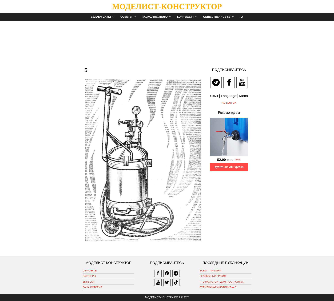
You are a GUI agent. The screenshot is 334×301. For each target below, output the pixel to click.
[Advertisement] (167, 42)
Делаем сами (101, 16)
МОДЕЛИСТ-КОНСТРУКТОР (167, 6)
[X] (167, 282)
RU (223, 102)
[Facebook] (229, 82)
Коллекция (185, 16)
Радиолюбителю (155, 16)
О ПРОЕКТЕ (90, 270)
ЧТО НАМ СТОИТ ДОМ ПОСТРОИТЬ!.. (222, 281)
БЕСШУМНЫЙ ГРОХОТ (213, 276)
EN (229, 102)
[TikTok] (176, 282)
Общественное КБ (216, 16)
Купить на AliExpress (229, 167)
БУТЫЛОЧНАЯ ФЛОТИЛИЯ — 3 (218, 287)
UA (234, 102)
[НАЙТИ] (241, 17)
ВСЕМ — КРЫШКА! (210, 270)
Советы (126, 16)
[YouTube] (242, 82)
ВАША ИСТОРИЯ (92, 287)
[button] (114, 17)
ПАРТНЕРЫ (89, 276)
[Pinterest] (167, 273)
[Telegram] (216, 82)
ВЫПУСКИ (88, 281)
